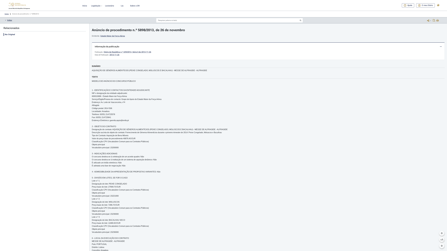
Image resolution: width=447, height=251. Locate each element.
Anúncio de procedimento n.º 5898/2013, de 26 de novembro (138, 30)
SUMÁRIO (96, 66)
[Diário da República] (17, 5)
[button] (17, 5)
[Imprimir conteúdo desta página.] (437, 20)
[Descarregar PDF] (434, 20)
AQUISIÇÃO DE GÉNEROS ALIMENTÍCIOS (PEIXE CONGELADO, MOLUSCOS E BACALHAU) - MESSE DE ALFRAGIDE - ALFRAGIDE (149, 70)
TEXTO (95, 77)
